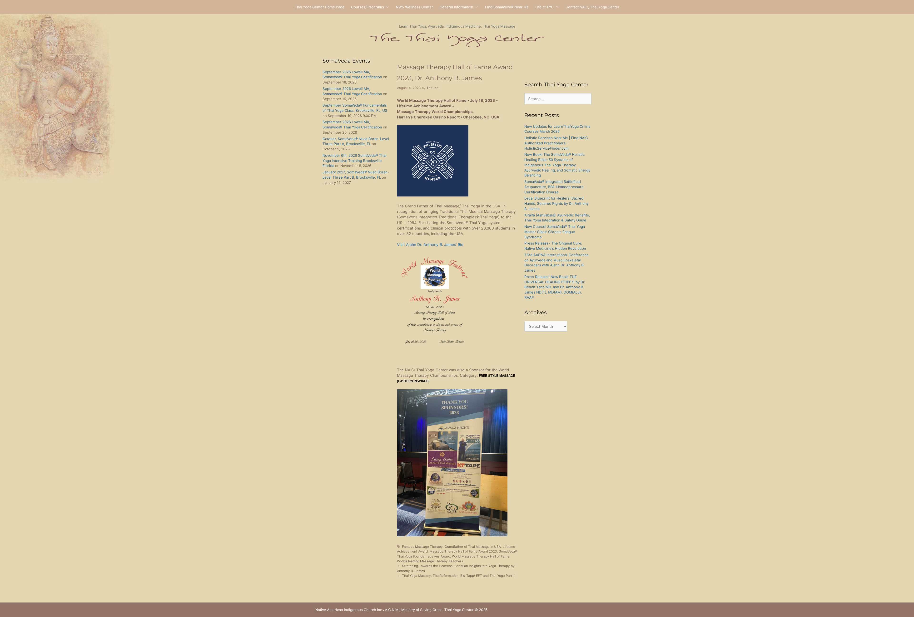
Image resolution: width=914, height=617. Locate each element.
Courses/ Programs (367, 7)
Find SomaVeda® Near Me (507, 7)
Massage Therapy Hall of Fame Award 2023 (463, 551)
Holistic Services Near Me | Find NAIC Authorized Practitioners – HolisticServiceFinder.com (556, 143)
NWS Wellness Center (414, 7)
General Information (456, 7)
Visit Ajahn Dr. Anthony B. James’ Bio (430, 244)
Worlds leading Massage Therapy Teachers (430, 561)
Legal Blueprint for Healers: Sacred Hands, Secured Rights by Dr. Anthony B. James (556, 203)
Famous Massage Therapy (422, 546)
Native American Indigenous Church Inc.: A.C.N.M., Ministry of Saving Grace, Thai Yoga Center (394, 609)
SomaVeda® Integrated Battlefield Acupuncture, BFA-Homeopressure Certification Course (554, 186)
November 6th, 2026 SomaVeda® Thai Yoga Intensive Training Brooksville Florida (354, 160)
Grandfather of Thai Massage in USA (473, 546)
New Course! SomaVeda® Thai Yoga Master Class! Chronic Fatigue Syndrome (554, 231)
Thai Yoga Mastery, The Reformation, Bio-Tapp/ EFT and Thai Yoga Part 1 (458, 576)
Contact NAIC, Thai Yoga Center (592, 7)
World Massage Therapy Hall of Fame (480, 556)
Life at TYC (544, 7)
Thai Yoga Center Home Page (319, 7)
